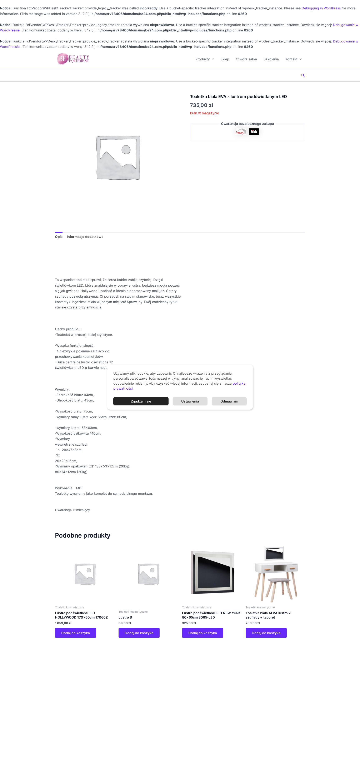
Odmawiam (229, 401)
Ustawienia (190, 401)
